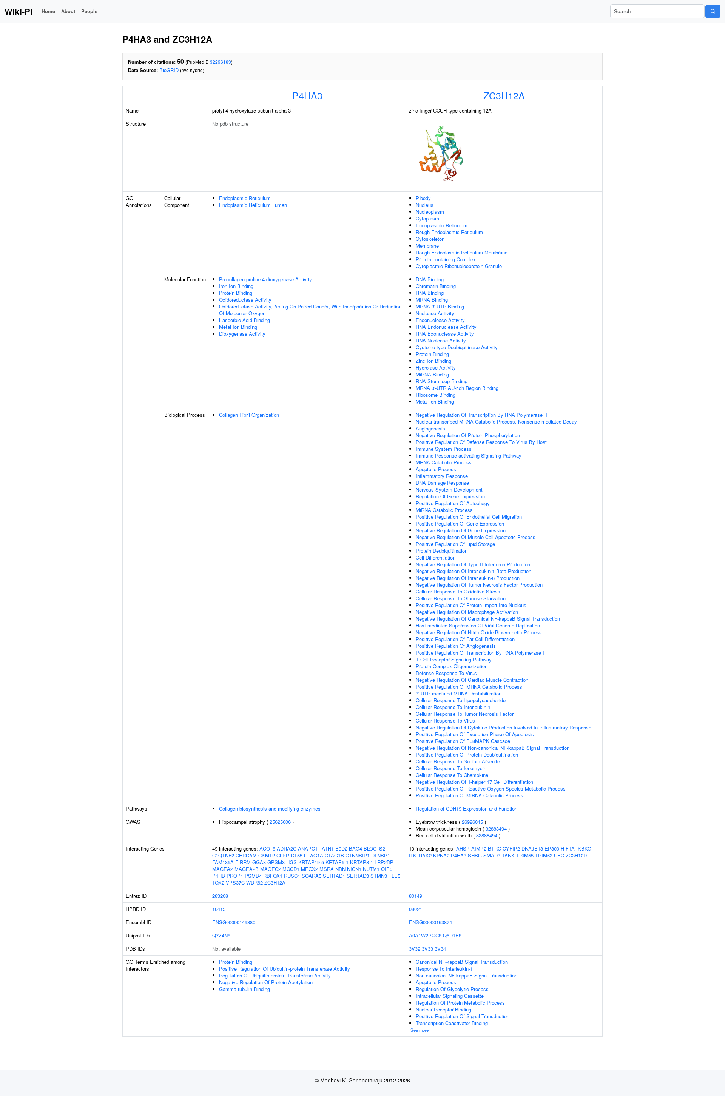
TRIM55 (525, 855)
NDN (340, 868)
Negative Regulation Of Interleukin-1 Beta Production (473, 571)
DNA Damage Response (442, 482)
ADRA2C (286, 848)
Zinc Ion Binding (433, 360)
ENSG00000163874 (430, 922)
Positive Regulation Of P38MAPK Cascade (463, 741)
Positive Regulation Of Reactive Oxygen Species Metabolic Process (491, 788)
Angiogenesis (430, 428)
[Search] (712, 11)
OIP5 (386, 868)
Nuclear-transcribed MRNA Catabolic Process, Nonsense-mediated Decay (496, 421)
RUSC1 (292, 875)
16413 (218, 909)
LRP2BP (384, 862)
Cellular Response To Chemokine (452, 774)
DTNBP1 (380, 855)
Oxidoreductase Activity (245, 299)
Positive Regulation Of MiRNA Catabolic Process (469, 795)
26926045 (472, 821)
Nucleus (424, 204)
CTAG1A (313, 855)
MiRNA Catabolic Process (444, 509)
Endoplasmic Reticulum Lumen (253, 204)
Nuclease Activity (435, 313)
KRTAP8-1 (361, 862)
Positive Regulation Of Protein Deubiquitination (467, 754)
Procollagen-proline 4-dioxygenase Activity (265, 279)
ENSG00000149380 (233, 922)
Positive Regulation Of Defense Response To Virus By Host (481, 441)
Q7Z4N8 (221, 935)
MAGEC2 (270, 868)
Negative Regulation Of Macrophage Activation (467, 611)
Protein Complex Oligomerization (451, 666)
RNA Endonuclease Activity (446, 326)
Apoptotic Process (436, 469)
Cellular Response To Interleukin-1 (453, 707)
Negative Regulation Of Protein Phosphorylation (468, 435)
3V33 (427, 948)
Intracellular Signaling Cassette (450, 995)
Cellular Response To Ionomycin (451, 768)
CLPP (282, 855)
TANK (508, 855)
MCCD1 (290, 868)
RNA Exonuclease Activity (445, 333)
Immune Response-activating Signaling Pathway (468, 455)
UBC (559, 855)
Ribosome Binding (435, 394)
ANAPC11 (309, 848)
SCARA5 (311, 875)
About (68, 11)
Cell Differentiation (435, 557)
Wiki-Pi (18, 11)
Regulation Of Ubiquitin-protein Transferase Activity (275, 975)
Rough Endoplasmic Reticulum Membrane (462, 252)
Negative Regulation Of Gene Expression (461, 530)
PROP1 (235, 875)
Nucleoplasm (430, 211)
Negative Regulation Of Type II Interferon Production (473, 564)
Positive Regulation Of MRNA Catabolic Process (469, 686)
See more (419, 1030)
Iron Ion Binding (236, 286)
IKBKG (583, 848)
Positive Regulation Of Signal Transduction (462, 1016)
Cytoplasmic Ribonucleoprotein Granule (459, 266)
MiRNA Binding (432, 374)
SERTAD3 (358, 875)
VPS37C (235, 882)
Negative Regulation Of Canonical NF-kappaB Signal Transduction (488, 618)
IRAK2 (424, 855)
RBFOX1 (272, 875)
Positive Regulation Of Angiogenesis (456, 645)
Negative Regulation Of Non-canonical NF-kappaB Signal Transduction (492, 747)
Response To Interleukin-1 (444, 968)
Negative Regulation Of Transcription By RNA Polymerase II (481, 414)
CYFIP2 (511, 848)
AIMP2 (478, 848)
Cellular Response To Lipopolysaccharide (461, 700)
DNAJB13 (532, 848)
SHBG (475, 855)
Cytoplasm (427, 218)
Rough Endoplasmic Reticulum (449, 232)
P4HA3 (307, 95)
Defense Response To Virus (446, 673)
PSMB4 (253, 875)
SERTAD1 (334, 875)
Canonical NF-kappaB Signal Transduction (462, 961)
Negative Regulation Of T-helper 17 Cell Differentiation (474, 781)
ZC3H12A (504, 95)
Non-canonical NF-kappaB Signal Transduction (466, 975)
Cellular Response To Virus (445, 720)
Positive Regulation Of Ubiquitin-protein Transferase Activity (284, 968)
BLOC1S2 (374, 848)
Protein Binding (235, 292)
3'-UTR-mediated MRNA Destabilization (458, 693)
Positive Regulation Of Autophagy (453, 503)
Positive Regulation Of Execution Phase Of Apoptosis (475, 734)
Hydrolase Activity (436, 367)
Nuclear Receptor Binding (443, 1009)
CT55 (296, 855)
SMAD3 (491, 855)
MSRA (326, 868)
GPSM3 (276, 862)
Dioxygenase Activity (242, 333)
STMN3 (378, 875)
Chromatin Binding (436, 286)
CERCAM (246, 855)
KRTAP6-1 (337, 862)
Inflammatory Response (442, 475)
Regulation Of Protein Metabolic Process (460, 1002)
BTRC (494, 848)
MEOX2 (309, 868)
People (89, 11)
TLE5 (394, 875)
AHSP (463, 848)
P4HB (218, 875)
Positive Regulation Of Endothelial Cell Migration (469, 516)
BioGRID (169, 70)
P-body (423, 198)
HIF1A (568, 848)
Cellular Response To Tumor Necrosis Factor (465, 713)
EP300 (552, 848)
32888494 (496, 828)
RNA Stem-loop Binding (441, 381)
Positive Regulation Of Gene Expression (460, 523)
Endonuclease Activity (440, 320)
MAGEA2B (246, 868)
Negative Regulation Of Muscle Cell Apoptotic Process (475, 537)
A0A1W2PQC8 (425, 935)
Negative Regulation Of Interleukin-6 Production (468, 577)
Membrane (427, 245)
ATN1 (328, 848)
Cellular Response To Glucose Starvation (461, 598)
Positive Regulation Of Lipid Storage (455, 543)
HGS (291, 862)
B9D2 (341, 848)
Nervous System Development (449, 489)
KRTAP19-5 (311, 862)
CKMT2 (266, 855)
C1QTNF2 (223, 855)
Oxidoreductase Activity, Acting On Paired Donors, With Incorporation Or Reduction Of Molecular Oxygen (310, 310)
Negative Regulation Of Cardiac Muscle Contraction (472, 679)
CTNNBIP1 (358, 855)
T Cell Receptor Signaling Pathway (454, 659)
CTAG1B (334, 855)
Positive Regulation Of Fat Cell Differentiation (465, 639)
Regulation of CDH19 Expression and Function (466, 808)
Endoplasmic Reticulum (245, 198)
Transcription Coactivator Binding (452, 1023)
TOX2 (218, 882)
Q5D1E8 (452, 935)
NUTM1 (371, 868)
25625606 (280, 821)
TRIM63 (543, 855)
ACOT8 (267, 848)
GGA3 (259, 862)
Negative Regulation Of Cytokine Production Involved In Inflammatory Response (503, 727)
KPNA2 (441, 855)
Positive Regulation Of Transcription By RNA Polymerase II (481, 652)
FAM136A (223, 862)
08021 (415, 909)
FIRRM (243, 862)
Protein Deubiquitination (441, 550)
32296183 (220, 62)
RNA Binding (430, 292)
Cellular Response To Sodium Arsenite (458, 761)
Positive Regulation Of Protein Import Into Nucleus (471, 605)
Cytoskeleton (430, 238)
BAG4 (355, 848)
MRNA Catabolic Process (444, 462)
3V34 (440, 948)
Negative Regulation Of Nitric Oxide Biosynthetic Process (479, 632)
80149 (415, 895)
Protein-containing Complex (446, 259)
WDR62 (254, 882)
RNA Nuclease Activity (441, 340)
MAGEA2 (222, 868)
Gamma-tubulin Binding (244, 989)
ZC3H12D (576, 855)
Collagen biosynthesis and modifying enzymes (270, 808)
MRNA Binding (432, 299)
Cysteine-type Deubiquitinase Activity (457, 347)
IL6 (412, 855)
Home (48, 11)
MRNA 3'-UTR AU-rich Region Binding (457, 388)
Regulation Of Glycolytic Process (452, 989)
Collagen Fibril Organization (249, 414)
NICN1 (354, 868)
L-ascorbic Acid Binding (244, 320)
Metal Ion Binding (238, 326)
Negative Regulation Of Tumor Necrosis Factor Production (479, 584)
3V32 (414, 948)
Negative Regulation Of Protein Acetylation (266, 982)
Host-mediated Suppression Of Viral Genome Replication (478, 625)
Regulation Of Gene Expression (450, 496)
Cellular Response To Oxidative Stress (458, 591)
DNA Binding (430, 279)
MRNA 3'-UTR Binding (440, 306)
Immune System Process (444, 448)
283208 (220, 895)
